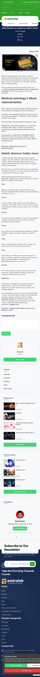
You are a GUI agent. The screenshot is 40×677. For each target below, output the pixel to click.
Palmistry (7, 381)
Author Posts (20, 359)
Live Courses (23, 23)
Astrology (20, 34)
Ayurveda (7, 378)
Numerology (8, 388)
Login (20, 12)
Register (27, 12)
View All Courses (20, 491)
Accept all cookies (15, 665)
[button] (12, 537)
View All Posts (20, 444)
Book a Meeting (20, 528)
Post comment (6, 333)
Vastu (5, 385)
